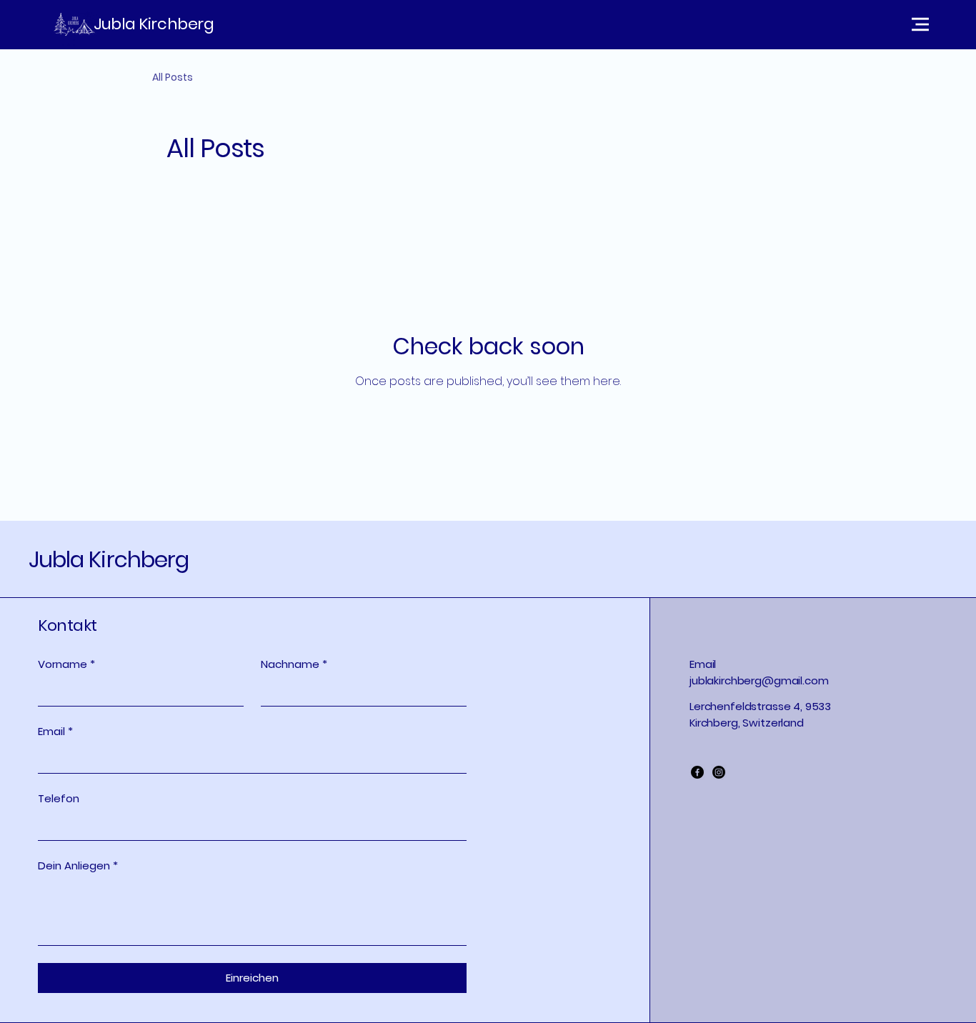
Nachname (294, 664)
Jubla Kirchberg (154, 24)
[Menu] (790, 24)
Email (55, 731)
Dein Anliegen (78, 865)
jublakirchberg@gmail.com (758, 680)
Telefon (58, 798)
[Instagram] (719, 772)
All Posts (172, 77)
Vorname (66, 664)
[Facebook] (697, 772)
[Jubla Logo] (74, 24)
